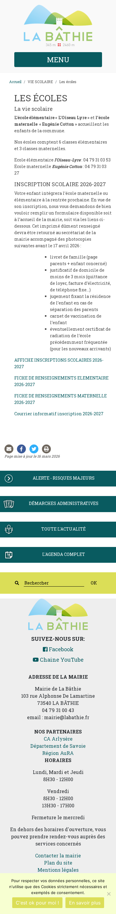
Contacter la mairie (58, 855)
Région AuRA (58, 753)
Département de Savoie (58, 746)
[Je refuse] (109, 894)
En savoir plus (85, 903)
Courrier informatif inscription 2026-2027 (59, 413)
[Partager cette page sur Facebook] (22, 449)
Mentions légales (58, 870)
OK (94, 583)
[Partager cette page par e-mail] (10, 449)
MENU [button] (58, 59)
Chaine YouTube (61, 659)
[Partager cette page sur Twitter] (35, 449)
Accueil (15, 81)
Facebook (60, 649)
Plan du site (58, 862)
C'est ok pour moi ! (37, 903)
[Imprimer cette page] (47, 449)
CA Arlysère (58, 739)
